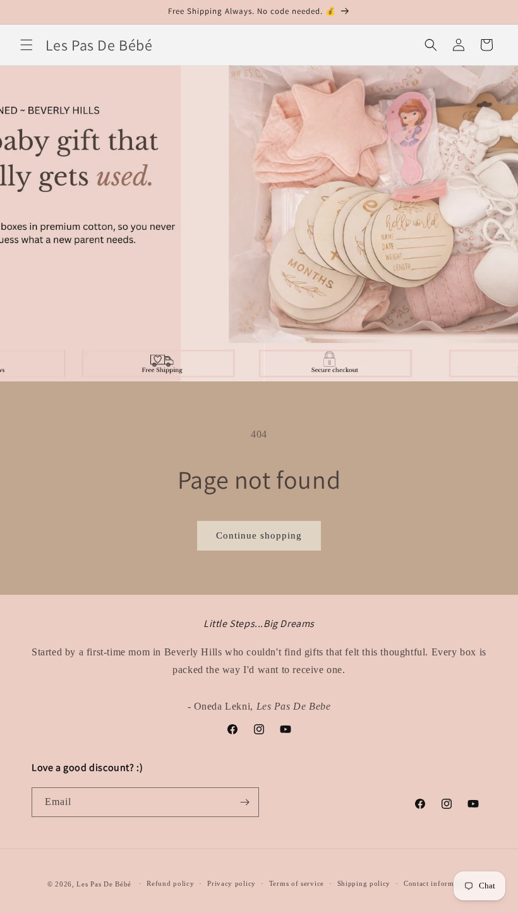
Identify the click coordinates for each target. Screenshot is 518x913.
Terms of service (296, 883)
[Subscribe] (244, 802)
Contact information (437, 883)
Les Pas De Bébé (103, 884)
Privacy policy (231, 883)
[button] (26, 45)
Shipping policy (364, 883)
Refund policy (170, 883)
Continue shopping (259, 535)
